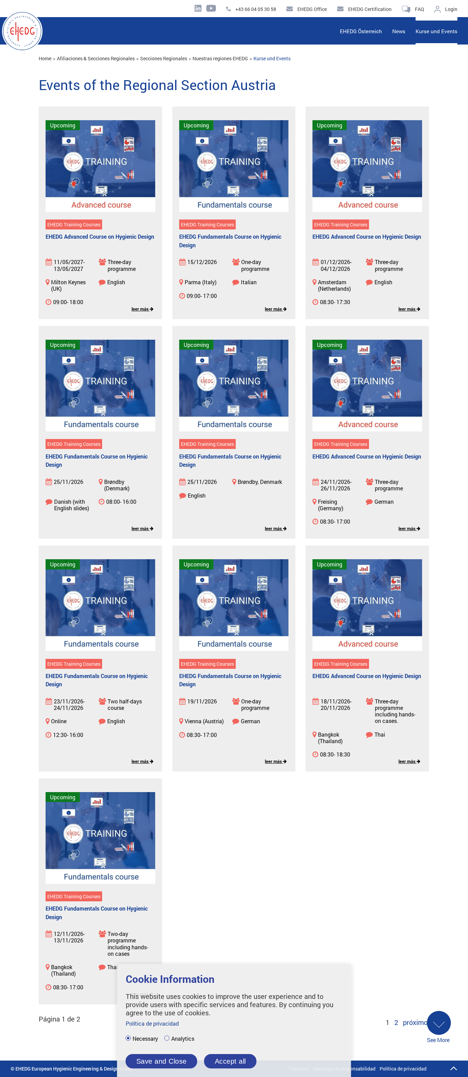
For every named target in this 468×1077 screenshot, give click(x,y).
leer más (141, 309)
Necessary (145, 1039)
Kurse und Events (272, 58)
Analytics (182, 1039)
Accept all (230, 1061)
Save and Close (161, 1061)
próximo (415, 1022)
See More (438, 1039)
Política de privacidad (403, 1068)
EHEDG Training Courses (73, 224)
